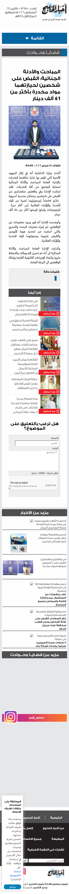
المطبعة (58, 839)
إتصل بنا (27, 828)
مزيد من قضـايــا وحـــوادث (34, 655)
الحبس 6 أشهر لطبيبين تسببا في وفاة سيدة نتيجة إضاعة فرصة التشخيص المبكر (50, 524)
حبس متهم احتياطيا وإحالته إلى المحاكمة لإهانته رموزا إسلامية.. (50, 594)
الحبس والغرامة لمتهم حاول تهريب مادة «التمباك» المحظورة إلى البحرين (52, 538)
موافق (12, 886)
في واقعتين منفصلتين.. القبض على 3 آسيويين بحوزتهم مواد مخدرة (53, 563)
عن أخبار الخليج (53, 828)
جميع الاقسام (32, 839)
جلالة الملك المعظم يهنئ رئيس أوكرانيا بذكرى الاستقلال (25, 384)
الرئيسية (56, 817)
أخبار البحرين (31, 817)
